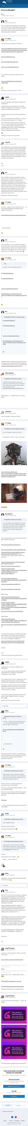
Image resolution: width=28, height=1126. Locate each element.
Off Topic (12, 15)
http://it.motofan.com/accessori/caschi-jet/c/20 (12, 959)
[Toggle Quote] (3, 263)
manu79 (7, 142)
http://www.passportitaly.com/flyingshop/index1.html (13, 549)
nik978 (7, 97)
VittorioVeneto (9, 373)
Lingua (5, 1120)
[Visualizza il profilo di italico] (2, 711)
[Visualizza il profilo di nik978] (2, 98)
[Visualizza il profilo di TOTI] (2, 891)
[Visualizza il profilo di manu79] (2, 143)
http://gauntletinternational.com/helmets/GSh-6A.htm (13, 215)
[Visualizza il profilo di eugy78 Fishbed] (2, 949)
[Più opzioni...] (25, 22)
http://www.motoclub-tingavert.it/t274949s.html (12, 611)
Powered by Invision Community (14, 1124)
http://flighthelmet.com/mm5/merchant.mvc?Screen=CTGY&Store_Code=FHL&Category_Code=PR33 (14, 295)
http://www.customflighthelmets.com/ (10, 67)
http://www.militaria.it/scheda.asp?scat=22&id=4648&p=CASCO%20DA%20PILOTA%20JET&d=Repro (13, 580)
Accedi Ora (14, 1096)
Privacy (11, 1120)
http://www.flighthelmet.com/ (8, 56)
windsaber (8, 411)
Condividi (7, 1105)
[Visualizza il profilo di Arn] (2, 21)
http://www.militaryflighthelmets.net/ (9, 61)
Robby (7, 813)
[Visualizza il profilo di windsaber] (2, 412)
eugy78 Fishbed (9, 948)
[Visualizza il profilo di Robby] (2, 814)
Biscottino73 (8, 514)
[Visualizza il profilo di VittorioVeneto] (2, 374)
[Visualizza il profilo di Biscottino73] (2, 514)
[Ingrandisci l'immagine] (2, 88)
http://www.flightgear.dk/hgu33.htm (9, 288)
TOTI (6, 890)
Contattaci (16, 1120)
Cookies (23, 1120)
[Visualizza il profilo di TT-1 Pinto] (2, 39)
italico (7, 711)
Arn (3, 14)
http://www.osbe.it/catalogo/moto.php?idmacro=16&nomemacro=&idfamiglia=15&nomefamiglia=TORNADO (14, 598)
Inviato (10, 22)
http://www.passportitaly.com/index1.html (10, 544)
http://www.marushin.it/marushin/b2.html (10, 566)
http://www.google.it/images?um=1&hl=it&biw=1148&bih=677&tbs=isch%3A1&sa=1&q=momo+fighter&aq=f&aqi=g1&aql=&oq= (13, 620)
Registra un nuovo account (14, 1086)
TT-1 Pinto (8, 38)
